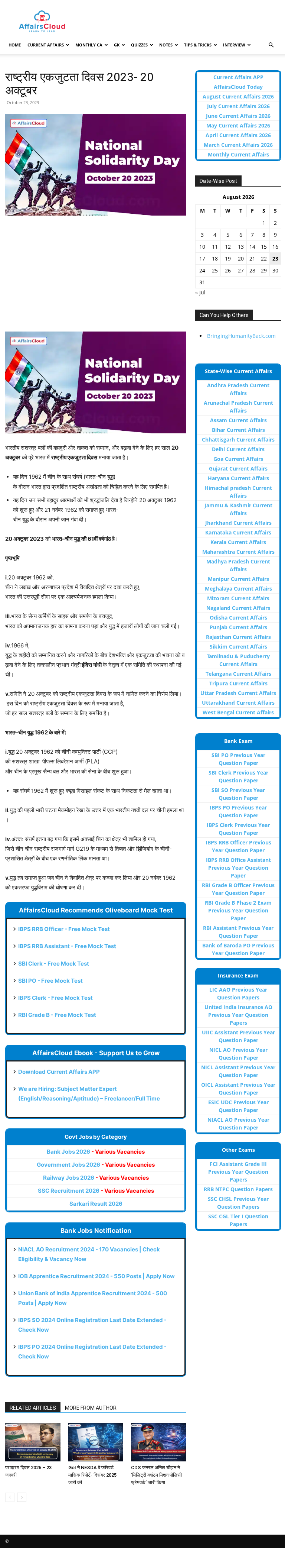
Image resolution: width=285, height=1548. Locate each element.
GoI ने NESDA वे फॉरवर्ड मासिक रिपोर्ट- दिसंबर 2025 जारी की (92, 1475)
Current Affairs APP (238, 77)
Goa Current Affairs (238, 458)
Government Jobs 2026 (96, 1164)
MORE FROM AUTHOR (91, 1408)
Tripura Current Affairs (238, 683)
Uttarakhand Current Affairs (238, 702)
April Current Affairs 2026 (238, 135)
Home (15, 45)
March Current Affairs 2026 (238, 144)
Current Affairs (45, 45)
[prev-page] (9, 1497)
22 (264, 258)
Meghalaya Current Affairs (238, 588)
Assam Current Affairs (238, 420)
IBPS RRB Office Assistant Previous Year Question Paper (238, 867)
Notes (166, 45)
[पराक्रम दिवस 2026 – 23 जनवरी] (32, 1442)
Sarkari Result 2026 (95, 1203)
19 (228, 258)
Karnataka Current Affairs (238, 532)
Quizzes (139, 45)
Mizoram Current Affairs (238, 598)
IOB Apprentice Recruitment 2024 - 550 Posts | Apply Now (96, 1276)
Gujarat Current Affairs (238, 468)
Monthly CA (88, 45)
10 (202, 246)
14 (252, 246)
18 (215, 258)
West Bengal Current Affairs (238, 712)
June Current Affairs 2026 (238, 115)
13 (241, 246)
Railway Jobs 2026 (96, 1177)
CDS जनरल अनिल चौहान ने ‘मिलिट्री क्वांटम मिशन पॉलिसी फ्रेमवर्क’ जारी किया (156, 1475)
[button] (271, 45)
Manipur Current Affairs (238, 578)
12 (228, 246)
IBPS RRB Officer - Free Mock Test (64, 929)
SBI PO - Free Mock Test (50, 980)
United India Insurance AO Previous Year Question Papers (238, 1015)
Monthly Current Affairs (238, 154)
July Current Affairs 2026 (238, 106)
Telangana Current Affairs (238, 673)
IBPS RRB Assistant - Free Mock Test (67, 946)
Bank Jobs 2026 (96, 1151)
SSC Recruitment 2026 (96, 1190)
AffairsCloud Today (238, 86)
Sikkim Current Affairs (238, 646)
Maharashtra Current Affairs (238, 551)
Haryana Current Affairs (238, 478)
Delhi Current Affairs (238, 449)
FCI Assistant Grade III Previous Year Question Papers (238, 1171)
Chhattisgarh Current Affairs (238, 439)
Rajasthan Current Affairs (238, 636)
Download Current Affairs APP (59, 1071)
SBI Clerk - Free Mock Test (53, 963)
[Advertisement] (95, 277)
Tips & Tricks (198, 45)
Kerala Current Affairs (238, 542)
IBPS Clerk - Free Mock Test (55, 997)
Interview (234, 45)
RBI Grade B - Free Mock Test (57, 1014)
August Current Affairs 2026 (238, 96)
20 (241, 258)
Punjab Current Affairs (238, 627)
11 (215, 246)
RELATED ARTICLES (33, 1408)
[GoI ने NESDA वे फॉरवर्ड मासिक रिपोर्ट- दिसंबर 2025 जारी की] (96, 1442)
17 (202, 258)
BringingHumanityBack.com (241, 335)
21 (252, 258)
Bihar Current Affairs (238, 429)
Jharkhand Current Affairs (238, 522)
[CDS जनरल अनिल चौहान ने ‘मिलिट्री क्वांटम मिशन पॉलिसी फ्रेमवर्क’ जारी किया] (158, 1442)
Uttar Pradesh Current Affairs (238, 693)
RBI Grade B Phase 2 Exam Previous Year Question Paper (238, 910)
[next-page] (21, 1497)
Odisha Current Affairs (238, 617)
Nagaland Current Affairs (238, 607)
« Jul (200, 292)
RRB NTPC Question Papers (238, 1189)
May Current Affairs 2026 (238, 125)
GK (116, 45)
